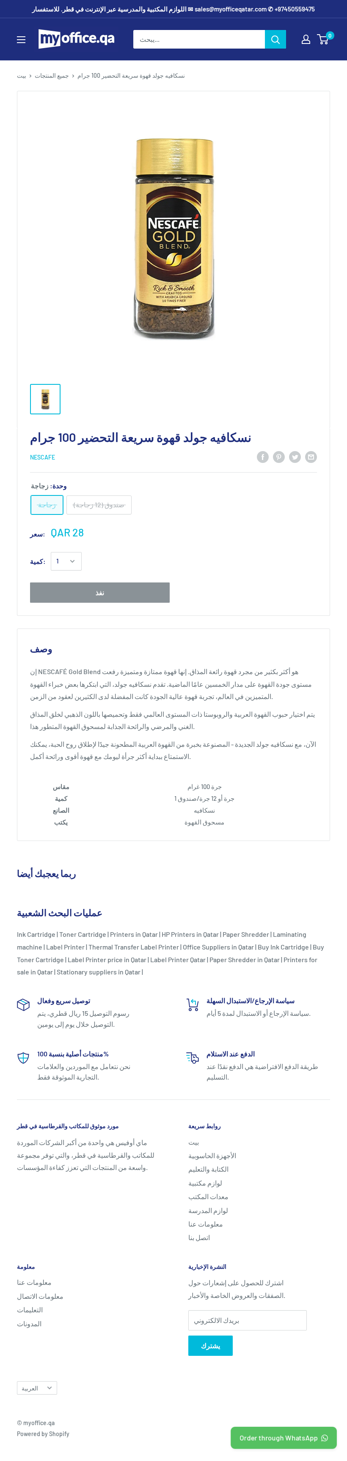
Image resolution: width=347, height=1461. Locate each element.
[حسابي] (306, 39)
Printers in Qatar (134, 934)
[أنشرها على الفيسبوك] (263, 456)
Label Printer (65, 947)
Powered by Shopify (43, 1433)
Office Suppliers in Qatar (218, 947)
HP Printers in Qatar (190, 934)
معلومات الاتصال (40, 1296)
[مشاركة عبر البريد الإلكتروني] (311, 456)
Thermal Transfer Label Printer (133, 947)
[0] (323, 39)
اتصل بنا (199, 1237)
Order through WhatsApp (278, 1437)
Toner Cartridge (82, 934)
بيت (21, 75)
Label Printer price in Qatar (107, 959)
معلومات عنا (205, 1224)
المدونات (29, 1324)
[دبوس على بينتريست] (279, 456)
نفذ (100, 592)
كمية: (38, 561)
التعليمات (30, 1310)
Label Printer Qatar (178, 959)
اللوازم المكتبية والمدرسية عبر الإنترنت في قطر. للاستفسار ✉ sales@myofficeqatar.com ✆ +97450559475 (173, 9)
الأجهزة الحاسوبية (212, 1155)
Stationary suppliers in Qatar (98, 972)
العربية (30, 1388)
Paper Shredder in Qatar (244, 959)
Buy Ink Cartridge (283, 947)
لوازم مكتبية (205, 1183)
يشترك (210, 1345)
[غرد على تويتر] (295, 456)
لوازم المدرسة (208, 1210)
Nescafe (42, 457)
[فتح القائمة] (21, 39)
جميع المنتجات (52, 75)
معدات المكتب (208, 1196)
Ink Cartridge (36, 934)
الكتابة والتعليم (208, 1169)
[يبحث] (275, 39)
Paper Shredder (246, 934)
